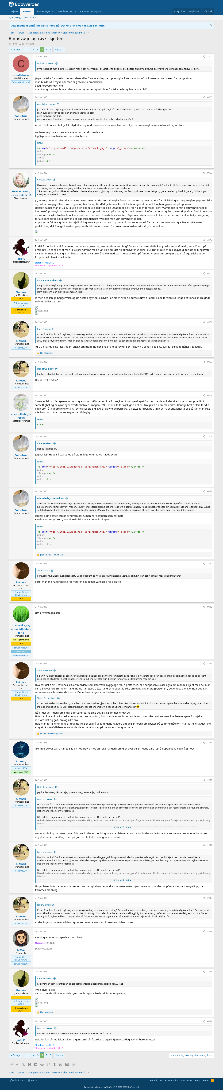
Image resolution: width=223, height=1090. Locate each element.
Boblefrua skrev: (45, 63)
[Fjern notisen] (210, 25)
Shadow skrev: (44, 670)
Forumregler (171, 1080)
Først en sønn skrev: (47, 280)
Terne (14, 43)
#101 (209, 56)
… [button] (29, 49)
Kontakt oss (156, 1080)
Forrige (16, 49)
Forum (27, 11)
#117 (209, 897)
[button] (52, 11)
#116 (209, 845)
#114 (209, 742)
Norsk (33, 1080)
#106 (209, 322)
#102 (209, 97)
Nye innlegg (15, 17)
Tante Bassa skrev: (46, 698)
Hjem (14, 11)
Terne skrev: (43, 570)
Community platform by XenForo (111, 1087)
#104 (209, 240)
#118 (209, 931)
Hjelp (197, 1080)
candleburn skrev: (46, 104)
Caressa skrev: (44, 179)
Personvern (186, 1080)
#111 (209, 563)
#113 (209, 663)
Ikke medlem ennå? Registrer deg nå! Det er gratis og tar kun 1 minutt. (58, 25)
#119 (209, 971)
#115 (209, 780)
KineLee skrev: (44, 443)
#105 (209, 273)
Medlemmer (65, 11)
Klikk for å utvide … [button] (124, 827)
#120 (209, 1021)
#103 (209, 172)
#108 (209, 395)
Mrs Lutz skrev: (45, 799)
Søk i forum (30, 17)
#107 (209, 361)
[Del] (204, 57)
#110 (209, 491)
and (52, 554)
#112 (209, 606)
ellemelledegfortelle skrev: (50, 498)
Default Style (18, 1080)
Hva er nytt (43, 11)
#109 (209, 436)
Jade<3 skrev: (44, 329)
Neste (58, 49)
